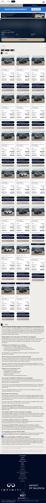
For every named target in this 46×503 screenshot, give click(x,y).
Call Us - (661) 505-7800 (7, 87)
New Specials (22, 469)
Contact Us (4, 500)
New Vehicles (22, 466)
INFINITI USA (22, 459)
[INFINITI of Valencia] (5, 1)
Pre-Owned (23, 468)
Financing (22, 457)
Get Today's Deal (5, 84)
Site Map (18, 500)
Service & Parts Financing (22, 478)
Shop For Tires (22, 481)
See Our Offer (36, 9)
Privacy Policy (14, 500)
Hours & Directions (22, 455)
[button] (2, 436)
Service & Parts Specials (23, 477)
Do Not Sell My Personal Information (27, 500)
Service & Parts (22, 473)
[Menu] (43, 2)
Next (6, 53)
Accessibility (9, 500)
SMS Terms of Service (22, 461)
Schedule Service (22, 475)
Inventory (22, 464)
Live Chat (4, 90)
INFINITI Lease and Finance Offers (22, 472)
